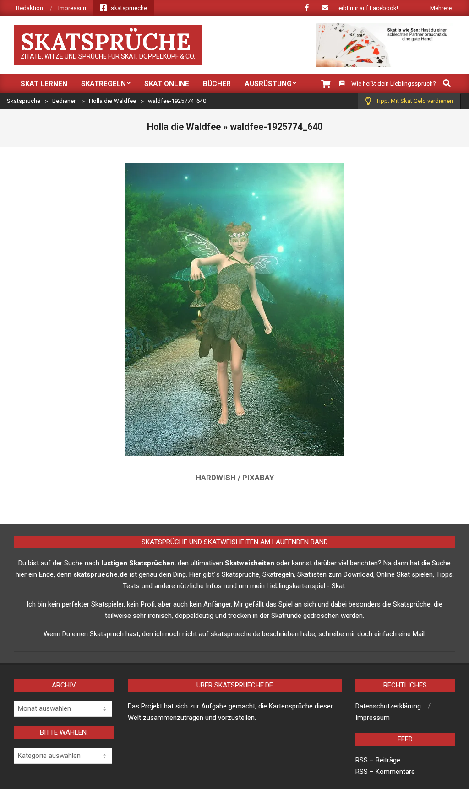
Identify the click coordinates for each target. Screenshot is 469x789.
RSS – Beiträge (377, 760)
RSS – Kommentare (385, 772)
